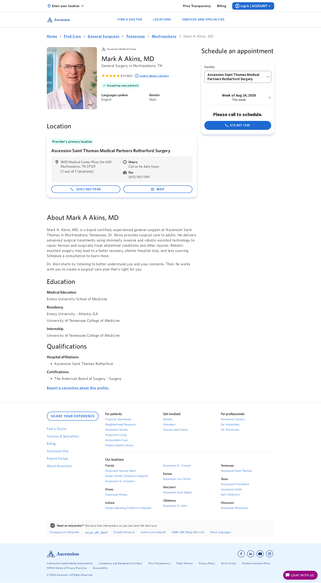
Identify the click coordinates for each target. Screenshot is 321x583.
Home (52, 36)
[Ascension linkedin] (250, 554)
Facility (209, 67)
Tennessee (135, 36)
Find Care (72, 36)
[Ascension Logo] (103, 554)
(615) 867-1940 (88, 189)
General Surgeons (103, 36)
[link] (197, 6)
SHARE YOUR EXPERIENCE (73, 416)
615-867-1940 (240, 125)
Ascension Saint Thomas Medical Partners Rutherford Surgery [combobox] (233, 77)
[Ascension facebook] (241, 554)
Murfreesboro (164, 36)
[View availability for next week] (269, 97)
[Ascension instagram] (269, 554)
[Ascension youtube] (260, 554)
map (161, 189)
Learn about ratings (154, 75)
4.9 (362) (126, 75)
